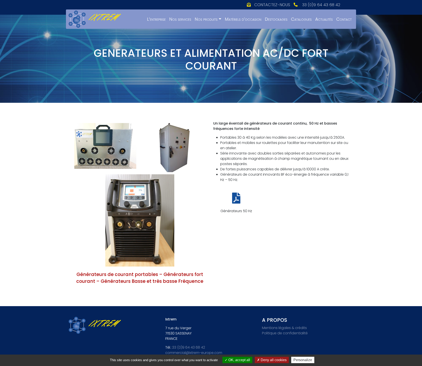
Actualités (324, 19)
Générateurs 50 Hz (236, 210)
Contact (344, 19)
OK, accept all (238, 360)
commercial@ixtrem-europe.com (193, 352)
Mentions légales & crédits (284, 327)
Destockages (276, 19)
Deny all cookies (273, 360)
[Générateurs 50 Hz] (236, 198)
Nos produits (206, 19)
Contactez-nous (272, 4)
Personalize (302, 360)
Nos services (180, 19)
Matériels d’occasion (243, 19)
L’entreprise (156, 19)
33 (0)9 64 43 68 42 (321, 4)
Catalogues (301, 19)
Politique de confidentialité (285, 333)
